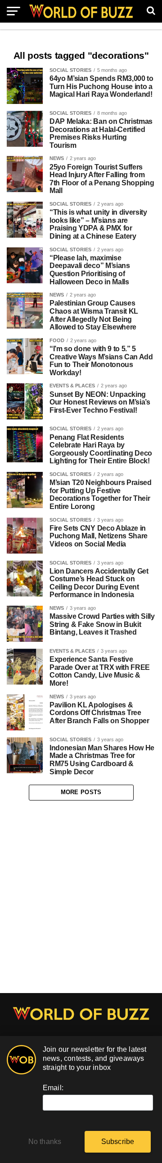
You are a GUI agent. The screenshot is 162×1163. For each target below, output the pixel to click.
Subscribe (118, 1141)
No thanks (45, 1141)
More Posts (81, 792)
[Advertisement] (81, 896)
